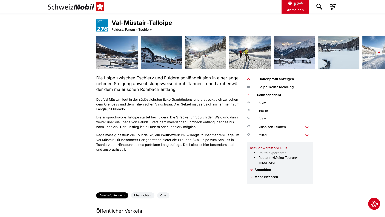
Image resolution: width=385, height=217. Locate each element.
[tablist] (192, 195)
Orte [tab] (163, 195)
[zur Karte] (374, 204)
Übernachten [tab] (142, 195)
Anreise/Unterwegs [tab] (112, 195)
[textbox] (168, 123)
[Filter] (333, 6)
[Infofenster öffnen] (308, 126)
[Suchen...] (319, 6)
